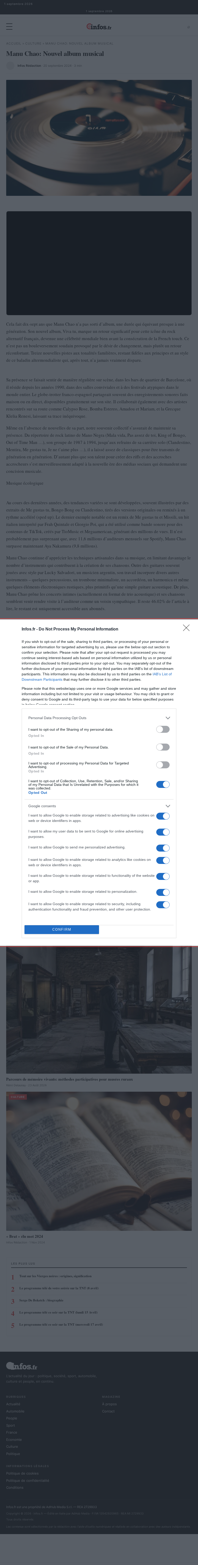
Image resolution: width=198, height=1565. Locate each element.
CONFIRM (61, 929)
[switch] (163, 729)
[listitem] (99, 718)
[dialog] (99, 782)
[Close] (188, 629)
